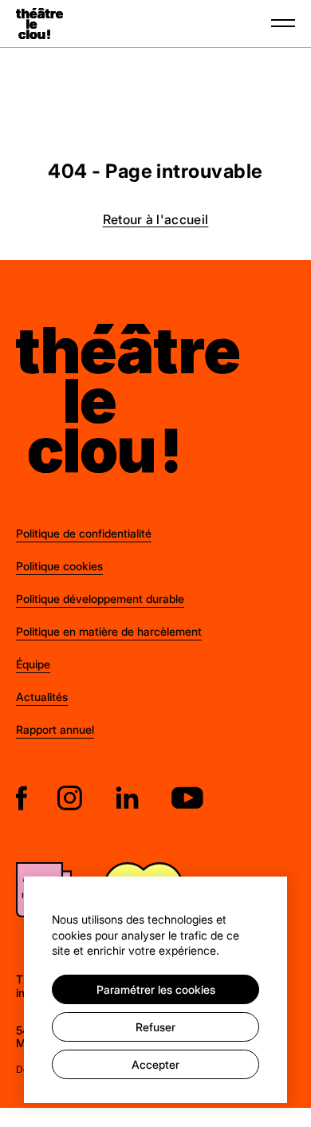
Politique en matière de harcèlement (109, 631)
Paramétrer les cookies (155, 989)
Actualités (42, 696)
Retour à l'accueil (156, 219)
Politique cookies (59, 566)
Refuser (155, 1027)
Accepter (155, 1064)
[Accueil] (39, 24)
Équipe (33, 664)
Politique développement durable (100, 598)
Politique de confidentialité (84, 533)
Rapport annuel (55, 729)
